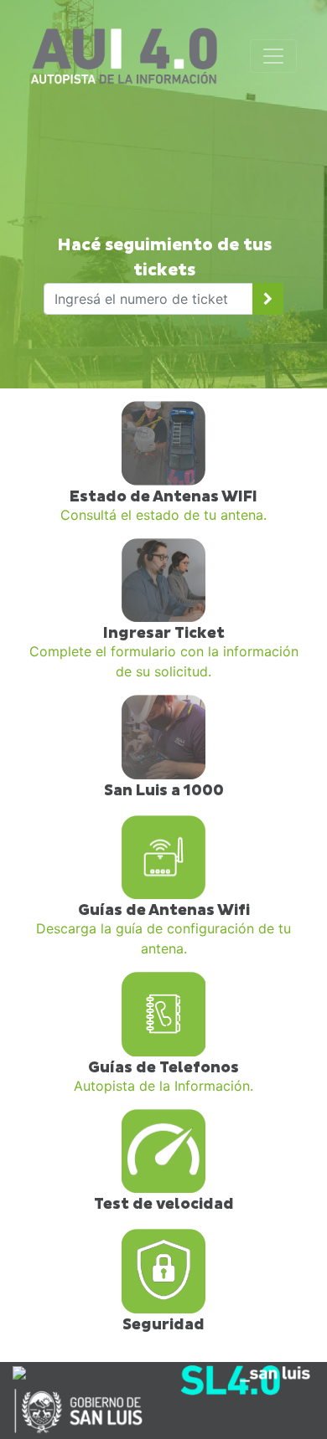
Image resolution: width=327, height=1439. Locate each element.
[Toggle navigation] (273, 56)
